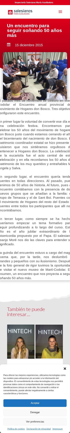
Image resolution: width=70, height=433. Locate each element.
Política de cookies (16, 429)
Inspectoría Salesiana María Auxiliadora (34, 2)
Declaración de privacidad (39, 429)
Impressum (57, 429)
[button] (65, 368)
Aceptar (35, 402)
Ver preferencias (35, 421)
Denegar (35, 412)
